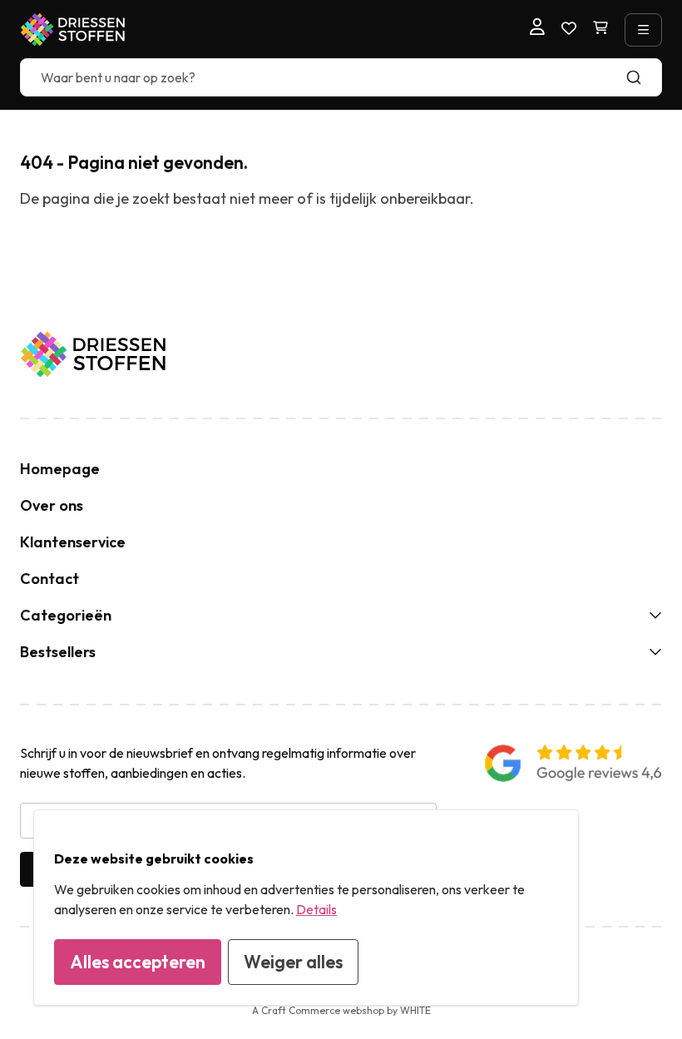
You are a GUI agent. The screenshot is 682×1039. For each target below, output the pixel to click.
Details (316, 909)
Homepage (60, 468)
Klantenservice (73, 542)
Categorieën (65, 615)
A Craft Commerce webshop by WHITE (341, 1010)
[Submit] (641, 77)
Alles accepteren (137, 961)
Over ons (51, 505)
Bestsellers (58, 651)
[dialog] (306, 907)
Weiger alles (293, 961)
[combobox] (341, 77)
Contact (49, 578)
